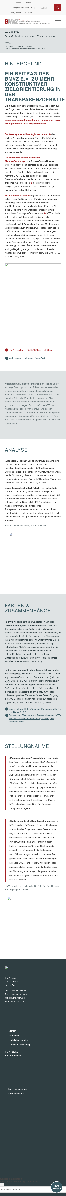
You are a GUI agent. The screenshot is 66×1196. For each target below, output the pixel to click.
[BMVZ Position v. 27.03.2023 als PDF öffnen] (6, 350)
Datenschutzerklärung (19, 1044)
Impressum (13, 1035)
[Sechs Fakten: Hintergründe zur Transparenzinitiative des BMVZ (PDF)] (6, 709)
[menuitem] (18, 3)
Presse (18, 2)
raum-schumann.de (17, 1093)
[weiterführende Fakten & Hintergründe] (6, 358)
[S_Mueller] (33, 558)
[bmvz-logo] (27, 21)
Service (28, 2)
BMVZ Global (11, 1051)
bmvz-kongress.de (17, 1088)
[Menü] (56, 21)
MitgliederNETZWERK (23, 7)
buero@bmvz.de (18, 997)
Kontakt (28, 12)
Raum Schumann (13, 1055)
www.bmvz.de (17, 1001)
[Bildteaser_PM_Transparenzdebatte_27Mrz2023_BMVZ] (33, 303)
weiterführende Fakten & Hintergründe (27, 358)
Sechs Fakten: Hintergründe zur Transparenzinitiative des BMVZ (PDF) (35, 710)
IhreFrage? (57, 1187)
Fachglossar (15, 12)
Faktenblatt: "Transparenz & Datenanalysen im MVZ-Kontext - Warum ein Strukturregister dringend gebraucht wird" (35, 718)
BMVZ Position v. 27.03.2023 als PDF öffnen (31, 349)
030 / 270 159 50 (18, 990)
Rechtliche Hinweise (18, 1039)
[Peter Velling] (33, 922)
